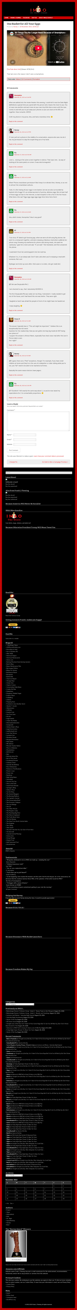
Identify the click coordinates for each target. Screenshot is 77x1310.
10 (7, 1192)
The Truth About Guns (13, 817)
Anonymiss (18, 95)
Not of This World (12, 758)
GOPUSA (9, 710)
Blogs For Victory (12, 670)
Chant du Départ (11, 679)
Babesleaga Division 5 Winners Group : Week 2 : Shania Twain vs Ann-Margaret (30, 1011)
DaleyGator (10, 691)
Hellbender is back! (12, 482)
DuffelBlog (10, 697)
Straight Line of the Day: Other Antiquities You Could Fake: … (28, 1143)
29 (54, 1199)
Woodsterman (11, 844)
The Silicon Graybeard (13, 815)
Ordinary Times (11, 762)
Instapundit (10, 725)
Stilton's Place (11, 790)
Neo (8, 754)
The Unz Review (11, 819)
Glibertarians (10, 708)
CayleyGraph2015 (12, 1160)
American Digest (11, 656)
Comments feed (11, 1297)
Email (9, 439)
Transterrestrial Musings (14, 834)
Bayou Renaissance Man (14, 666)
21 (45, 1195)
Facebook (26, 17)
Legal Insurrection (12, 729)
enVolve (9, 700)
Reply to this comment (16, 121)
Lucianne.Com (11, 735)
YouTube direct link (14, 69)
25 (17, 1199)
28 (45, 1199)
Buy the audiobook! (11, 499)
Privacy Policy (10, 1286)
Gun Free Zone (11, 714)
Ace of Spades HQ (12, 651)
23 (63, 1195)
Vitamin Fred (10, 840)
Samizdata (10, 779)
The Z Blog (10, 825)
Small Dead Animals (12, 785)
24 (7, 1199)
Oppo (8, 1212)
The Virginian (10, 823)
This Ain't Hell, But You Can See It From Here (20, 830)
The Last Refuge (11, 804)
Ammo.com (10, 660)
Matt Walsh (10, 741)
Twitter (34, 17)
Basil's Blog (10, 664)
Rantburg (9, 775)
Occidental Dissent (12, 760)
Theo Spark (10, 827)
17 (7, 1195)
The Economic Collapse (13, 802)
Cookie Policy (10, 1284)
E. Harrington (10, 870)
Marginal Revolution (12, 739)
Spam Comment (12, 889)
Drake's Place (11, 695)
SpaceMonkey (11, 1220)
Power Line (10, 773)
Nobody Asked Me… (13, 756)
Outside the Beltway (13, 765)
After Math (10, 653)
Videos (18, 79)
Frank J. (9, 1210)
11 (17, 1192)
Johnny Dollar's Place (13, 727)
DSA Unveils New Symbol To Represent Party (24, 1135)
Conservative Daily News (14, 687)
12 (26, 1192)
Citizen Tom (10, 683)
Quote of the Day (12, 1019)
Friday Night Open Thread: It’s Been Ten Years (21, 1030)
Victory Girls (10, 836)
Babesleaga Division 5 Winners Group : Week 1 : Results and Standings (28, 1013)
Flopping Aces (11, 702)
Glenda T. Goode (12, 706)
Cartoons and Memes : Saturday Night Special (20, 1015)
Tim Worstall (10, 832)
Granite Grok (10, 712)
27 (35, 1199)
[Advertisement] (14, 559)
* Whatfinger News (12, 645)
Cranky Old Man (11, 689)
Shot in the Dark (11, 783)
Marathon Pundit (11, 737)
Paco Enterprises (12, 767)
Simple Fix (13, 462)
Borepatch (10, 674)
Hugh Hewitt (10, 718)
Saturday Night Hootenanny (15, 1017)
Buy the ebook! (10, 484)
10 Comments (26, 79)
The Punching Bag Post (13, 813)
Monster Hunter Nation (13, 746)
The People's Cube (12, 811)
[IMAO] (38, 13)
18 (17, 1195)
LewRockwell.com (12, 731)
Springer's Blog (11, 788)
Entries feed (10, 1295)
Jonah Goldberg (11, 874)
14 (45, 1192)
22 (54, 1195)
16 (63, 1192)
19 (26, 1195)
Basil (8, 1225)
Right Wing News (12, 777)
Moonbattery (10, 750)
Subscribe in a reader (12, 638)
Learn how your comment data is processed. (49, 456)
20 (35, 1195)
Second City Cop (11, 781)
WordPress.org (11, 1299)
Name (9, 435)
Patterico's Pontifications (14, 769)
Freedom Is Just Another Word (16, 704)
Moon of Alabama (12, 748)
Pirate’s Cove (11, 771)
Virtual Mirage (11, 838)
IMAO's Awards (10, 851)
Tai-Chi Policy (10, 792)
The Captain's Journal (13, 798)
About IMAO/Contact (46, 17)
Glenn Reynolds (10, 862)
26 (26, 1199)
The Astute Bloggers (13, 794)
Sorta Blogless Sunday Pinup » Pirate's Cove (21, 1045)
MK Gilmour (10, 744)
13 (35, 1192)
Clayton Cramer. (11, 685)
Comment (11, 410)
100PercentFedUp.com (13, 647)
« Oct (7, 1203)
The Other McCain (12, 809)
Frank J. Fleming (15, 17)
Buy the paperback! (11, 486)
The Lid (9, 806)
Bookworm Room (12, 672)
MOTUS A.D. (10, 752)
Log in (8, 1293)
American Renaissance (13, 658)
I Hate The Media (12, 721)
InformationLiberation (13, 723)
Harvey (15, 27)
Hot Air (9, 716)
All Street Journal (12, 1021)
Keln (8, 1216)
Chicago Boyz (10, 681)
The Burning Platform (13, 796)
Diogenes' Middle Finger (14, 693)
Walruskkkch (10, 1214)
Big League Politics (12, 668)
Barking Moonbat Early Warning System (18, 662)
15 (54, 1192)
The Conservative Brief (13, 800)
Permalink (36, 79)
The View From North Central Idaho (17, 821)
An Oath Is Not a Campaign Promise (55, 462)
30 (63, 1199)
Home (6, 17)
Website (9, 444)
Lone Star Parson (12, 733)
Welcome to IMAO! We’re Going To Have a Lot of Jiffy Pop (24, 1028)
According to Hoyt (12, 649)
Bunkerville (10, 677)
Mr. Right (9, 1218)
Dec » (12, 1203)
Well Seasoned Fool (13, 842)
